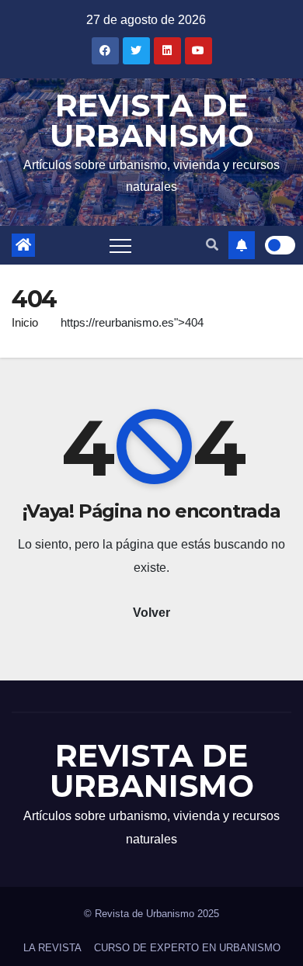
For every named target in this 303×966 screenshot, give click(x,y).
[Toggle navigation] (120, 245)
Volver (151, 612)
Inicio (25, 322)
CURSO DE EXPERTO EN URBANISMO (187, 948)
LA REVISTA (52, 948)
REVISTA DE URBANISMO (152, 120)
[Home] (23, 245)
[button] (212, 244)
